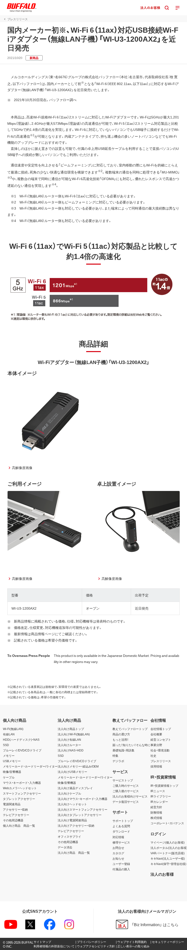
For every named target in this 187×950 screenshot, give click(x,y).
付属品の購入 (121, 869)
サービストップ (122, 780)
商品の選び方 (121, 734)
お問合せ (118, 847)
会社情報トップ (160, 729)
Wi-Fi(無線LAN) (13, 729)
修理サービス (121, 842)
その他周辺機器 (13, 820)
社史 (153, 755)
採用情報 (156, 766)
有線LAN (9, 734)
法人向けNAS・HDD (71, 750)
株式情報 (156, 818)
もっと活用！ (120, 739)
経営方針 (156, 807)
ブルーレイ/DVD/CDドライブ (22, 750)
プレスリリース (160, 761)
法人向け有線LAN (69, 739)
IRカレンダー (159, 801)
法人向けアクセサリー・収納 (76, 825)
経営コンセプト (160, 739)
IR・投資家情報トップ (164, 785)
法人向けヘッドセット (72, 804)
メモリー (9, 755)
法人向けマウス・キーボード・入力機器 (82, 798)
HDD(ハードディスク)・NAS (21, 739)
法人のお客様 (162, 874)
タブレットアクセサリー (19, 798)
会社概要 (156, 734)
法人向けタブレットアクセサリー (80, 815)
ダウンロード (121, 831)
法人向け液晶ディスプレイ (75, 788)
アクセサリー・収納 (15, 809)
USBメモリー (12, 761)
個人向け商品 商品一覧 (19, 825)
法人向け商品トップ (71, 729)
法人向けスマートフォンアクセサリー (82, 809)
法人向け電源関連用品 (72, 820)
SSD (6, 745)
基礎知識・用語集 (123, 750)
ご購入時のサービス (125, 785)
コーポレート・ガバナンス (167, 823)
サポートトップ (122, 820)
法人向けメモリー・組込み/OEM (78, 766)
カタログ (118, 853)
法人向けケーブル (69, 793)
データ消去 (65, 847)
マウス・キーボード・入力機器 (22, 782)
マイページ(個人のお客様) (167, 842)
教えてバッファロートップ (130, 729)
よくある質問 (121, 826)
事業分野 (156, 745)
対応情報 (118, 837)
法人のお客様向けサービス (130, 796)
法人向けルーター (69, 745)
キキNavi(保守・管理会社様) (168, 864)
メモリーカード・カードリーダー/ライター (30, 766)
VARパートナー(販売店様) (167, 853)
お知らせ (118, 858)
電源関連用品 (11, 804)
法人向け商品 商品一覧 (74, 852)
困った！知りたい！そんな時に (131, 745)
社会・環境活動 (159, 750)
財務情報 (156, 812)
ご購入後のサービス (125, 791)
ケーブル (9, 777)
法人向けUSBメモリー (72, 771)
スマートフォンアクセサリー (22, 793)
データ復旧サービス (125, 801)
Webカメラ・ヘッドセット (20, 788)
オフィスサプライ (69, 836)
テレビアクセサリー (16, 815)
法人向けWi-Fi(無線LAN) (74, 734)
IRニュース (157, 791)
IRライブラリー (160, 796)
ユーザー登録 (121, 864)
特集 (115, 755)
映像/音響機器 (12, 771)
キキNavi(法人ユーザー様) (167, 858)
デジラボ (118, 761)
